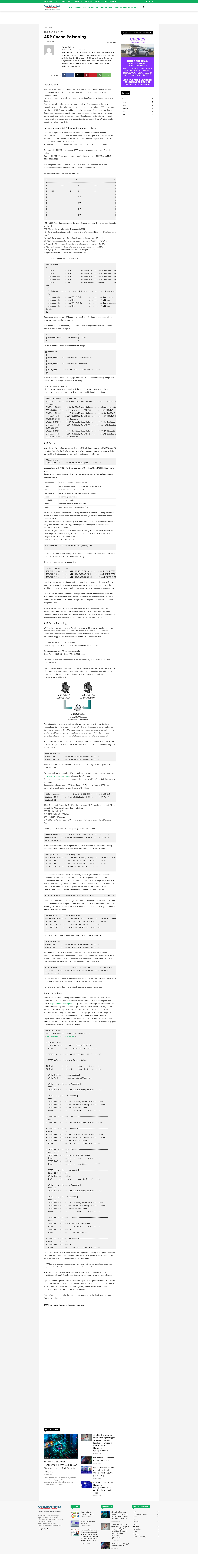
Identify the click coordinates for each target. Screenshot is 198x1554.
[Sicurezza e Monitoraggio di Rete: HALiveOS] (86, 1460)
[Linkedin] (149, 1)
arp (51, 1305)
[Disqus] (80, 1341)
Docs (50, 27)
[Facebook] (146, 1)
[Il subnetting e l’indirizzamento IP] (75, 1514)
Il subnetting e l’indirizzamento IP (87, 1513)
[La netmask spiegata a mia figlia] (75, 1523)
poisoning (63, 1305)
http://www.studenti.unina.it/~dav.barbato (73, 49)
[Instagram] (41, 1529)
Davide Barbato (67, 47)
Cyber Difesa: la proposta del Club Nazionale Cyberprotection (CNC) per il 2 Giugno (104, 1471)
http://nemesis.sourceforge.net (56, 776)
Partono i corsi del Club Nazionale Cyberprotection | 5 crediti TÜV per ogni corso (103, 1487)
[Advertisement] (99, 18)
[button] (143, 7)
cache (56, 1305)
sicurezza (80, 1305)
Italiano (52, 32)
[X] (152, 1)
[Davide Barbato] (52, 56)
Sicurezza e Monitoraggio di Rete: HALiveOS (104, 1459)
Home (45, 27)
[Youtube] (47, 1529)
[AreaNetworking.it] (52, 7)
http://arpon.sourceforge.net (61, 1003)
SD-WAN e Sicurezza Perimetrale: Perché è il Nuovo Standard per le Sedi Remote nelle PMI (60, 1466)
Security (59, 32)
